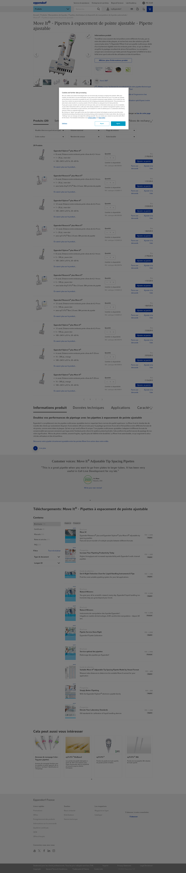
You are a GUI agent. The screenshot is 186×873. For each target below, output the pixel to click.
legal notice (102, 117)
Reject (102, 123)
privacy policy (92, 117)
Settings (64, 123)
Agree (118, 123)
